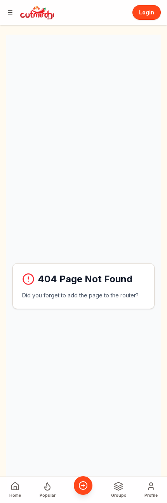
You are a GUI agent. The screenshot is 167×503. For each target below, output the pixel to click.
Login (146, 12)
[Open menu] (10, 12)
